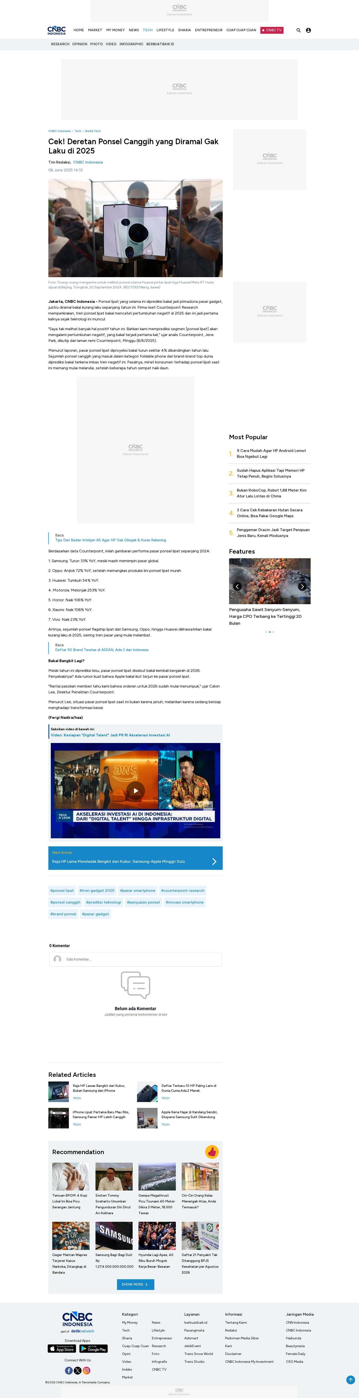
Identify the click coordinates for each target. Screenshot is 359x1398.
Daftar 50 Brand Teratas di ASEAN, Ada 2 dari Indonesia (101, 650)
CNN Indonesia (297, 1323)
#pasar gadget (95, 914)
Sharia (127, 1338)
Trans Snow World (198, 1354)
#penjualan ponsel (143, 902)
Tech (77, 131)
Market (127, 1377)
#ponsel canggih (65, 902)
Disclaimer (233, 1354)
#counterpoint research (182, 890)
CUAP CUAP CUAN (241, 30)
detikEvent (192, 1346)
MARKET (95, 30)
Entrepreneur (162, 1338)
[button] (237, 586)
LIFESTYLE (165, 30)
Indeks (127, 1369)
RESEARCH (60, 44)
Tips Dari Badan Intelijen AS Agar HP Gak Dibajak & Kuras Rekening (110, 540)
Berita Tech (93, 131)
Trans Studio (194, 1362)
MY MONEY (115, 30)
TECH (148, 30)
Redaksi (231, 1330)
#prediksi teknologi (103, 902)
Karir (228, 1346)
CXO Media (294, 1362)
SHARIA (184, 30)
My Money (129, 1323)
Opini (126, 1354)
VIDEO (111, 44)
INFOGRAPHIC (131, 44)
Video (126, 1362)
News (156, 1323)
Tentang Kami (236, 1323)
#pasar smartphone (137, 890)
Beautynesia (295, 1346)
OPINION (79, 44)
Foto (155, 1354)
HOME (79, 30)
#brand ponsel (63, 914)
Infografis (159, 1362)
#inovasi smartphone (185, 902)
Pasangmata (194, 1330)
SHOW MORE (132, 1284)
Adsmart (191, 1338)
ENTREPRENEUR (208, 30)
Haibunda (293, 1338)
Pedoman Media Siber (242, 1338)
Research (159, 1346)
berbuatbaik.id (195, 1323)
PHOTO (96, 44)
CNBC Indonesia (59, 131)
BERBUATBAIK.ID (160, 44)
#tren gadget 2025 (97, 890)
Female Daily (295, 1354)
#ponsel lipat (62, 890)
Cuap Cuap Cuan (135, 1346)
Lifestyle (158, 1330)
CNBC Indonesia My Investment (249, 1362)
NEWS (134, 30)
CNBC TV (274, 30)
